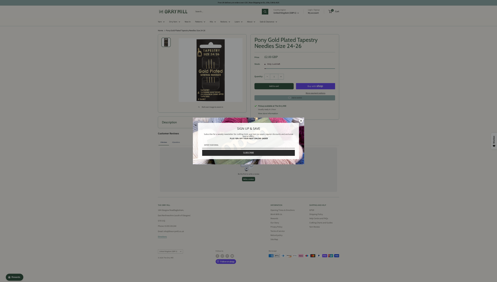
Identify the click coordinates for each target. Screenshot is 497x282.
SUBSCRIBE (248, 152)
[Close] (301, 121)
